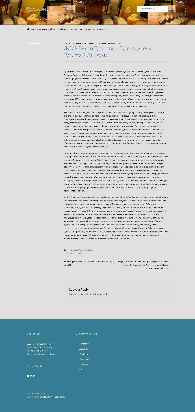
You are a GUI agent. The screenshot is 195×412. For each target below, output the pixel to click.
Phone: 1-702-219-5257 (37, 350)
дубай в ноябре (151, 71)
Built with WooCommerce (53, 396)
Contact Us (60, 19)
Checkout (83, 364)
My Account (42, 19)
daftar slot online (34, 43)
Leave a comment (114, 43)
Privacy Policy (33, 396)
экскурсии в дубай (75, 253)
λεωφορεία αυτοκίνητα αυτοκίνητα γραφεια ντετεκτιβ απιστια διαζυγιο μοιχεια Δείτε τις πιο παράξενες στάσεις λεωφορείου (142, 265)
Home (29, 19)
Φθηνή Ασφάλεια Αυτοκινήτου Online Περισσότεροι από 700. (89, 263)
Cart (81, 369)
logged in (85, 294)
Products (83, 354)
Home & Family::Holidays (46, 29)
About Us (83, 349)
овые (111, 126)
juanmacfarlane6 (97, 43)
